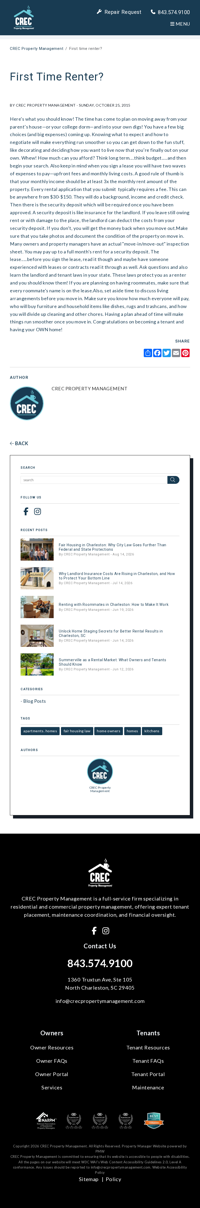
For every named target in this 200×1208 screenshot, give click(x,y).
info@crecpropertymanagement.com (100, 1001)
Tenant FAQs (148, 1061)
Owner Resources (51, 1047)
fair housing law (77, 731)
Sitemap (89, 1179)
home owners (108, 731)
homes (132, 731)
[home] (24, 17)
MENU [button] (182, 24)
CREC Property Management (36, 48)
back (21, 443)
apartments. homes (40, 731)
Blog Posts (34, 701)
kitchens (152, 731)
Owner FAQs (51, 1061)
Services (51, 1087)
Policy (113, 1179)
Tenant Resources (148, 1047)
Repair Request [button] (122, 12)
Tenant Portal (148, 1074)
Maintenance (148, 1087)
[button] (26, 511)
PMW (100, 1151)
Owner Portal (51, 1074)
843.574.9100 (174, 12)
